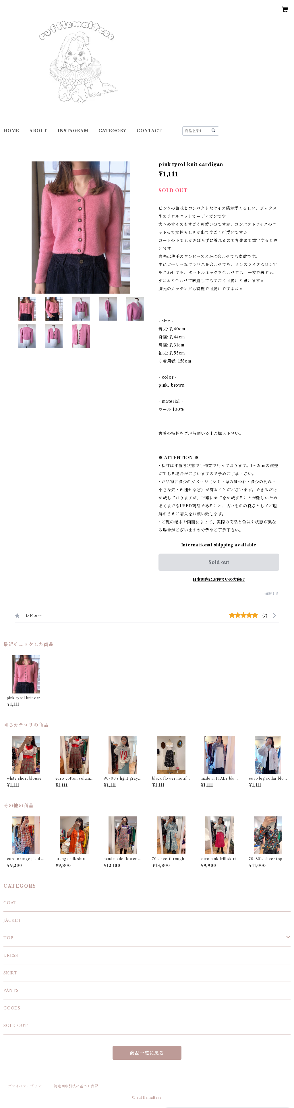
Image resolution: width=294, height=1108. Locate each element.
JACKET (12, 920)
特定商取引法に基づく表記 (76, 1086)
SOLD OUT (15, 1025)
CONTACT (149, 130)
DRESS (10, 955)
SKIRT (10, 973)
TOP (8, 938)
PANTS (11, 990)
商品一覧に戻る (147, 1053)
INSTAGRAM (73, 130)
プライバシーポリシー (26, 1086)
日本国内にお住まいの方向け (219, 579)
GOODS (11, 1008)
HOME (11, 130)
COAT (10, 902)
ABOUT (38, 130)
